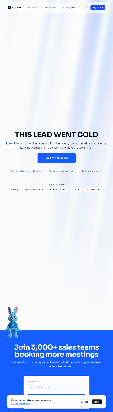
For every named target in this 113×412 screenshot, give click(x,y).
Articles (76, 189)
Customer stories (94, 189)
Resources (50, 7)
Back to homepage (57, 157)
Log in (85, 7)
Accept (96, 402)
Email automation (58, 189)
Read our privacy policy (21, 404)
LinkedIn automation (33, 189)
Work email (34, 381)
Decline (84, 402)
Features (32, 7)
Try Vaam (98, 7)
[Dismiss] (109, 395)
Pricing (66, 7)
